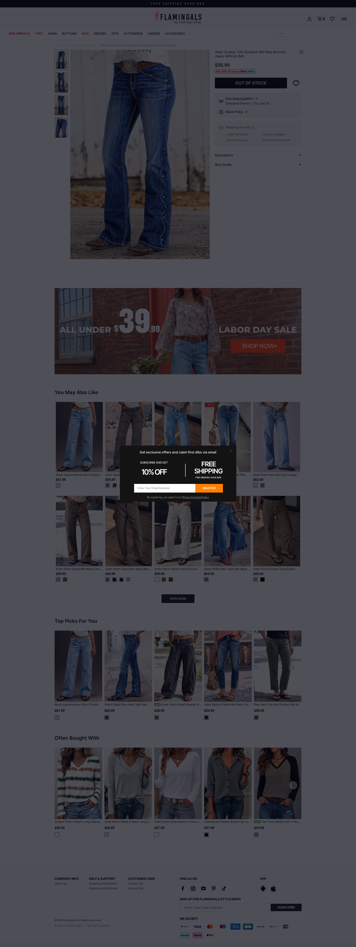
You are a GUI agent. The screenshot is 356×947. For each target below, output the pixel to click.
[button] (231, 451)
